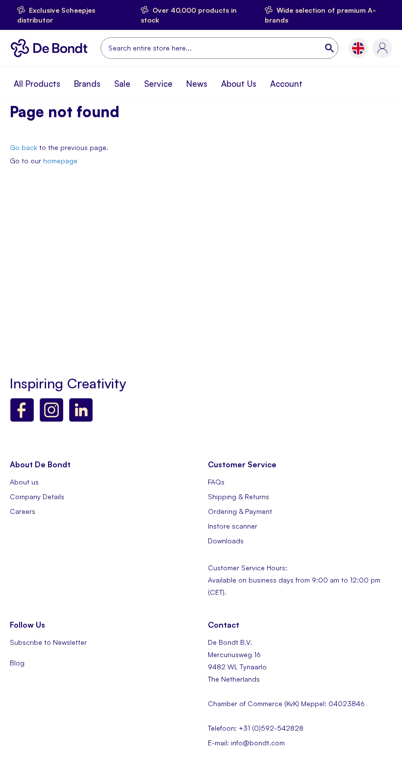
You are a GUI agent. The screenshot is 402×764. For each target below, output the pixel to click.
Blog (17, 663)
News (196, 83)
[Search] (330, 48)
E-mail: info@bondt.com (246, 743)
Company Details (37, 496)
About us (24, 482)
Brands (87, 83)
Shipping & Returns (238, 496)
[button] (358, 48)
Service (158, 83)
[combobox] (219, 48)
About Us (238, 83)
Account (286, 83)
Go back (23, 147)
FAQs (216, 482)
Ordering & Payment (240, 511)
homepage (60, 160)
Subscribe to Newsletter (48, 642)
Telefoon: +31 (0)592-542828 (255, 728)
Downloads (226, 540)
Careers (22, 511)
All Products (37, 83)
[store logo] (51, 48)
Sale (122, 83)
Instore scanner (232, 526)
